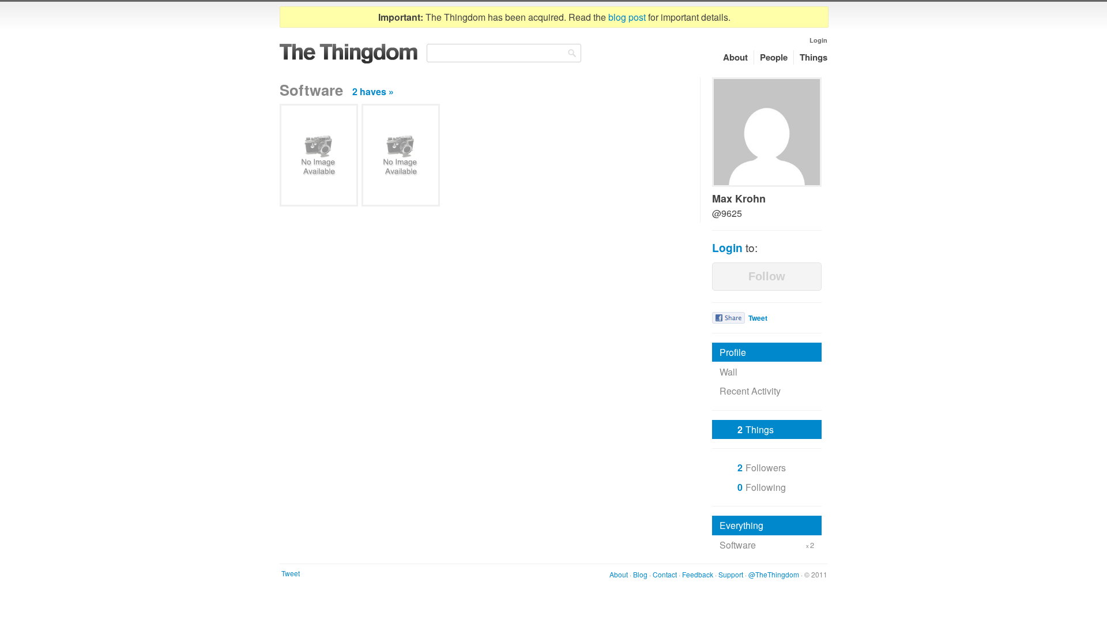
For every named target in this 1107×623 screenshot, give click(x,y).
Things (813, 57)
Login (818, 40)
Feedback (697, 574)
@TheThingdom (773, 574)
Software (767, 544)
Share (728, 318)
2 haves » (373, 91)
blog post (627, 17)
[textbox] (504, 53)
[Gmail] (401, 155)
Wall (728, 371)
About (735, 57)
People (774, 57)
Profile (733, 352)
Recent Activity (750, 390)
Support (730, 574)
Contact (665, 574)
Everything (741, 525)
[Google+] (319, 155)
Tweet (757, 318)
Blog (640, 574)
